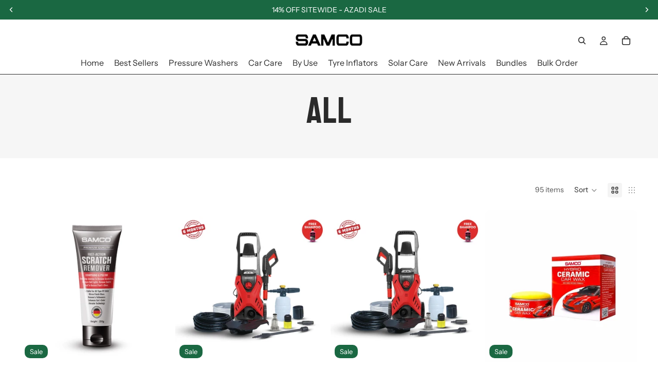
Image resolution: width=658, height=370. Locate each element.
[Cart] (626, 40)
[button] (585, 190)
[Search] (582, 40)
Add (165, 346)
